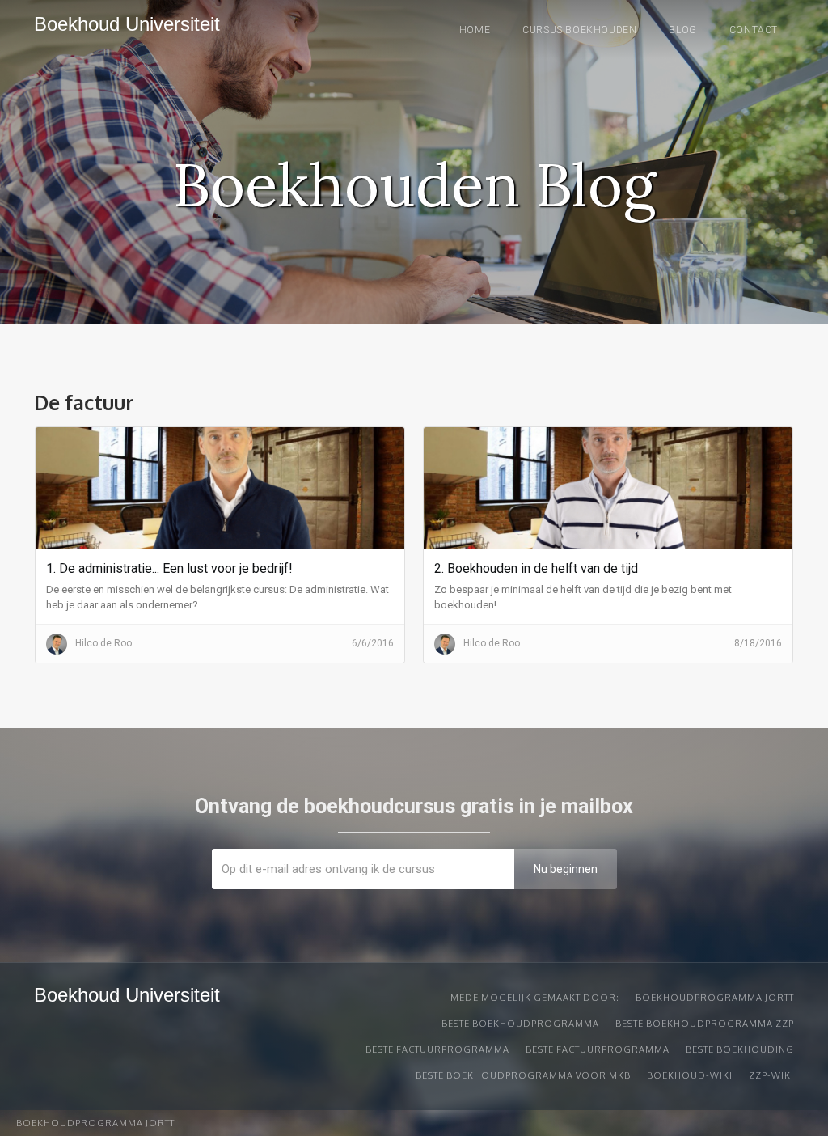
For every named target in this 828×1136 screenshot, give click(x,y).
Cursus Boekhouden (579, 30)
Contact (753, 30)
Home (474, 30)
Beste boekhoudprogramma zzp (704, 1023)
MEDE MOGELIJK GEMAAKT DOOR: (534, 997)
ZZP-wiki (771, 1075)
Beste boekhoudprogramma (520, 1023)
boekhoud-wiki (690, 1075)
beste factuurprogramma (437, 1049)
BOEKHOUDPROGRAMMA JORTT (715, 997)
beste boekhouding (740, 1049)
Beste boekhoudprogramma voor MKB (523, 1075)
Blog (682, 30)
